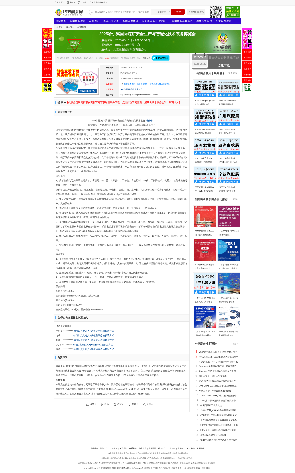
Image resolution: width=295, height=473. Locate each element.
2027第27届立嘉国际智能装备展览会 (218, 400)
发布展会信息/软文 (99, 2)
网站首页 (61, 21)
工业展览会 (82, 27)
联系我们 (133, 448)
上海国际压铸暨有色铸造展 (213, 435)
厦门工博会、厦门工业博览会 (213, 376)
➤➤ (146, 84)
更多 (235, 199)
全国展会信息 (77, 21)
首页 (60, 27)
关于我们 (123, 448)
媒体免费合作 (204, 21)
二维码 (83, 2)
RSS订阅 (191, 448)
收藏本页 (60, 2)
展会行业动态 (111, 21)
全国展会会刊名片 (182, 21)
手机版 (72, 2)
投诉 (106, 404)
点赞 (93, 404)
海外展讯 (94, 21)
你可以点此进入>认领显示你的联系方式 (93, 331)
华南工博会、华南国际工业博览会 (215, 390)
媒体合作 (104, 448)
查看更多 (233, 73)
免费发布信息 (223, 21)
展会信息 (70, 27)
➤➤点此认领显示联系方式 (131, 89)
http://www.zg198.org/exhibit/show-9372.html (139, 95)
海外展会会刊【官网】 (155, 21)
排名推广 (162, 448)
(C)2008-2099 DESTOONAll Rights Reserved (123, 468)
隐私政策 (142, 448)
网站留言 (181, 448)
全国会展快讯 (130, 21)
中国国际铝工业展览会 (211, 405)
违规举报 (201, 448)
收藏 (120, 404)
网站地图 (152, 448)
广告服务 (171, 448)
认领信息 (113, 448)
